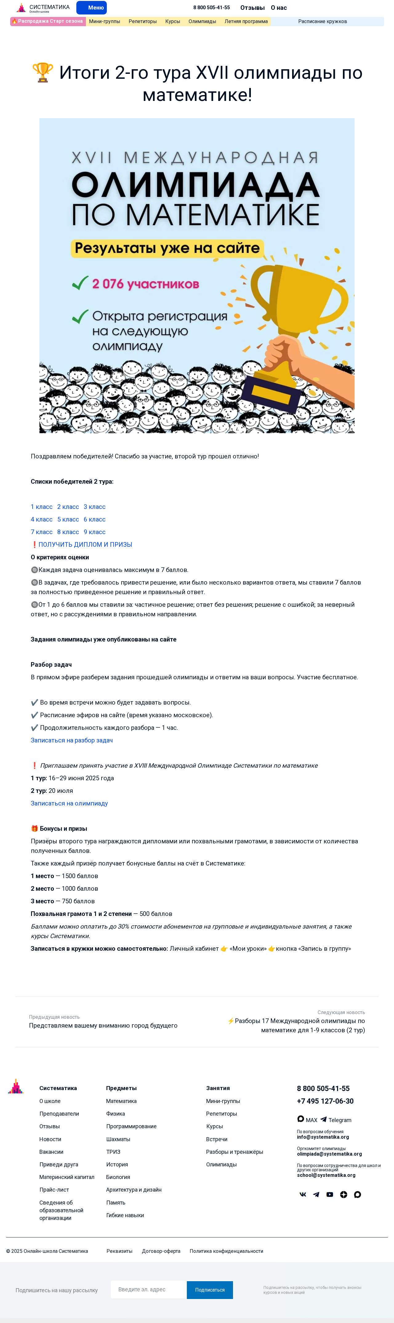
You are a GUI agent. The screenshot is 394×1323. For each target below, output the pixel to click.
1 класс (42, 506)
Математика (121, 1101)
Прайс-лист (54, 1189)
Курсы (172, 21)
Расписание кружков (322, 21)
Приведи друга (58, 1164)
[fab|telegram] (316, 1195)
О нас (279, 7)
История (117, 1164)
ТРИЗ (113, 1152)
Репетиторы (143, 21)
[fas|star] (343, 1195)
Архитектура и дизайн (134, 1189)
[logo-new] (21, 7)
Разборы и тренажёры (234, 1152)
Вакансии (51, 1152)
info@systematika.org (323, 1137)
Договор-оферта (161, 1251)
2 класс (68, 506)
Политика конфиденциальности (226, 1251)
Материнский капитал (66, 1177)
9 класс (95, 532)
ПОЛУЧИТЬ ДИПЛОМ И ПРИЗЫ (81, 544)
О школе (50, 1101)
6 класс (95, 519)
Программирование (131, 1126)
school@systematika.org (326, 1175)
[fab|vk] (302, 1194)
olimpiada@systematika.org (329, 1154)
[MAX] (301, 1120)
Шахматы (118, 1139)
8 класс (68, 532)
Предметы (121, 1088)
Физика (115, 1113)
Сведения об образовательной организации (61, 1210)
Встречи (216, 1139)
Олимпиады (202, 21)
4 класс (42, 519)
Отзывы (252, 7)
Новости (50, 1139)
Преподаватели (59, 1113)
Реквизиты (120, 1251)
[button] (91, 7)
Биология (118, 1177)
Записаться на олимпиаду (69, 803)
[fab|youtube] (329, 1194)
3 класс (95, 506)
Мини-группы (104, 21)
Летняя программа (246, 21)
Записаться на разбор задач (72, 740)
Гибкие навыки (125, 1215)
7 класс (42, 532)
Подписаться (210, 1290)
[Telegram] (324, 1120)
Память (115, 1202)
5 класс (68, 519)
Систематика (58, 1088)
